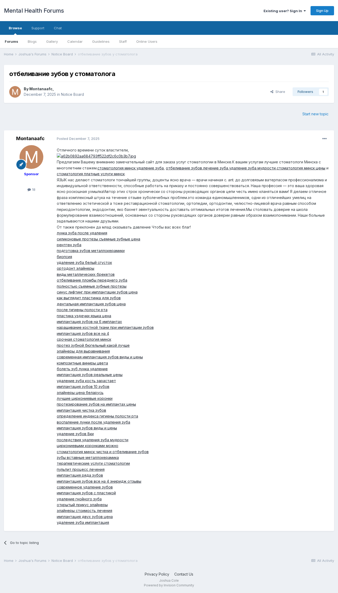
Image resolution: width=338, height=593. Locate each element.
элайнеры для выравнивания (83, 351)
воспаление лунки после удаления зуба (93, 422)
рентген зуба (69, 245)
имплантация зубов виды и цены (87, 428)
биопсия (64, 256)
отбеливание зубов (184, 168)
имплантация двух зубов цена (85, 516)
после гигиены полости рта (82, 309)
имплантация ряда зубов (80, 475)
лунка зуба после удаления (82, 233)
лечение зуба (215, 168)
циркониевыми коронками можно (87, 445)
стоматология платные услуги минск (91, 174)
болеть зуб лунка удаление (82, 369)
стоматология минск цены (301, 168)
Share (279, 91)
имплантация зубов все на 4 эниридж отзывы (99, 481)
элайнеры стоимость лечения (84, 510)
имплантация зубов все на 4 (83, 333)
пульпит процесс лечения (81, 469)
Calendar (75, 41)
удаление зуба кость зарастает (86, 380)
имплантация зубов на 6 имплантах (89, 321)
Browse (15, 28)
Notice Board (72, 94)
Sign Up (322, 10)
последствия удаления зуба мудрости (92, 440)
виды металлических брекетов (86, 274)
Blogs (32, 41)
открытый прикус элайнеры (82, 504)
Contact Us (183, 574)
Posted (78, 138)
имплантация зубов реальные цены (90, 374)
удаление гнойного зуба (79, 499)
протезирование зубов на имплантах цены (96, 404)
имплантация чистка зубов (81, 410)
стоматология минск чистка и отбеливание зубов (103, 451)
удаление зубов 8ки (75, 433)
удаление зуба (150, 168)
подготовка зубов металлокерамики (91, 250)
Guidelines (101, 41)
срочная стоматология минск (84, 339)
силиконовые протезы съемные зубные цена (98, 239)
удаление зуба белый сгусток (84, 262)
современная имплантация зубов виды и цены (100, 357)
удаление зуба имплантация (83, 522)
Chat (58, 28)
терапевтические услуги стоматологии (93, 463)
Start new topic (315, 114)
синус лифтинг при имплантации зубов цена (97, 292)
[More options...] (324, 139)
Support (37, 28)
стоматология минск (116, 168)
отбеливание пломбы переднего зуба (92, 280)
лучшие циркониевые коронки (84, 398)
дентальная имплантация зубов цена (91, 304)
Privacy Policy (157, 574)
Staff (123, 41)
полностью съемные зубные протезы (91, 286)
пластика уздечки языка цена (84, 316)
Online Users (146, 41)
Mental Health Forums (34, 10)
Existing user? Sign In (284, 11)
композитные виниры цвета (82, 363)
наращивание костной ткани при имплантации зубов (105, 327)
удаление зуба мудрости (252, 168)
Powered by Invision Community (169, 585)
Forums (11, 41)
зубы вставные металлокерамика (88, 457)
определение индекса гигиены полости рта (97, 416)
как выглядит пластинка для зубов (89, 298)
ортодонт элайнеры (75, 268)
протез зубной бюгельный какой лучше (93, 345)
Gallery (52, 41)
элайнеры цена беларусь (80, 392)
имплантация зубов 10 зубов (83, 386)
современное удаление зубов (85, 487)
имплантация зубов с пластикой (86, 493)
